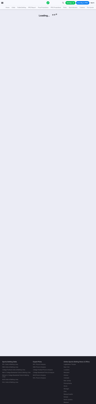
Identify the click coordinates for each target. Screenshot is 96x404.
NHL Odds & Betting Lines (10, 382)
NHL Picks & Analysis (39, 378)
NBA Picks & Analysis (39, 367)
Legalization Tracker (70, 364)
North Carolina (68, 399)
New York (66, 367)
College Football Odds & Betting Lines (13, 369)
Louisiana (66, 369)
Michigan (66, 388)
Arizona (66, 375)
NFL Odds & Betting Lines (10, 364)
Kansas (66, 397)
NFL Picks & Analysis (39, 364)
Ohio (65, 391)
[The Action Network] (48, 2)
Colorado (66, 378)
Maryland (66, 372)
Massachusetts (68, 394)
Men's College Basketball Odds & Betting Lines (16, 372)
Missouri (66, 402)
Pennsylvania (68, 383)
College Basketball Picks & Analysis (43, 372)
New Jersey (67, 380)
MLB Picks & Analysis (39, 375)
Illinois (65, 386)
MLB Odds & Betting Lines (10, 379)
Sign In (92, 2)
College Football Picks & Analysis (43, 369)
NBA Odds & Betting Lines (10, 367)
